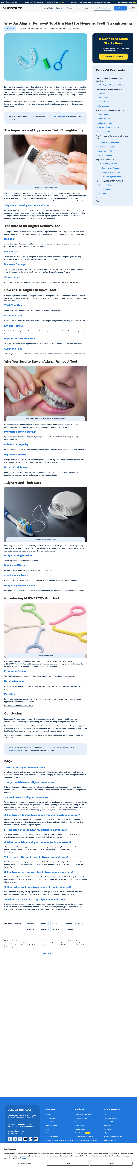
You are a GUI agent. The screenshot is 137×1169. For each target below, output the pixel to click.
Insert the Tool (104, 118)
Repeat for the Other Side (109, 127)
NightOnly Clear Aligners (83, 1114)
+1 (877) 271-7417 (14, 750)
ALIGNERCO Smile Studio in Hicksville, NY (60, 1140)
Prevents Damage (105, 101)
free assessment (59, 116)
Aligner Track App (110, 1133)
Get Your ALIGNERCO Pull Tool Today (18, 705)
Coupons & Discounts (111, 1122)
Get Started (120, 8)
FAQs (97, 201)
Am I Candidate (51, 1118)
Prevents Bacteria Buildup (109, 142)
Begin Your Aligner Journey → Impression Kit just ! (44, 2)
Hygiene (56, 929)
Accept (68, 1163)
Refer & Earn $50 (110, 1140)
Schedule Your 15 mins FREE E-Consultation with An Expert (91, 2)
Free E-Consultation (103, 8)
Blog (86, 8)
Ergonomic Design (106, 185)
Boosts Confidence (106, 155)
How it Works (48, 8)
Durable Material (105, 189)
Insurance (107, 1125)
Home (48, 1114)
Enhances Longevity (106, 146)
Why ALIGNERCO (51, 1125)
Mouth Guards (80, 1129)
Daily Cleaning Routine (108, 163)
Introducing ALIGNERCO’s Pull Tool (109, 181)
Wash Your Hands (105, 114)
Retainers (78, 1122)
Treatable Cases (110, 1118)
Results (59, 8)
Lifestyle (30, 929)
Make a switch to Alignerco (113, 1136)
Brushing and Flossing (110, 168)
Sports (43, 929)
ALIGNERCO (8, 195)
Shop (78, 8)
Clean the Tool (104, 131)
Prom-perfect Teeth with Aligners (86, 1140)
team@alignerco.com (17, 1131)
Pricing (69, 8)
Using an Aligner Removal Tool (114, 176)
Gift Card (107, 1129)
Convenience (104, 106)
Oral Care (10, 28)
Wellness (30, 923)
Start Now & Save (113, 56)
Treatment (68, 923)
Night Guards (79, 1125)
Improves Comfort (106, 151)
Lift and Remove (105, 123)
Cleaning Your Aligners (111, 172)
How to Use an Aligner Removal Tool (110, 110)
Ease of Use (103, 97)
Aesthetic (55, 923)
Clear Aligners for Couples (84, 1136)
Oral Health (68, 929)
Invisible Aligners (81, 1118)
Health (43, 923)
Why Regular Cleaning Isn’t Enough (112, 85)
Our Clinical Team (52, 1136)
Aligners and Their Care (105, 159)
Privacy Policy (25, 1158)
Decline (111, 1163)
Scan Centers (79, 1133)
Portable (102, 193)
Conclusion (100, 198)
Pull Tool (18, 664)
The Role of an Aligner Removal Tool (110, 89)
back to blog (47, 953)
